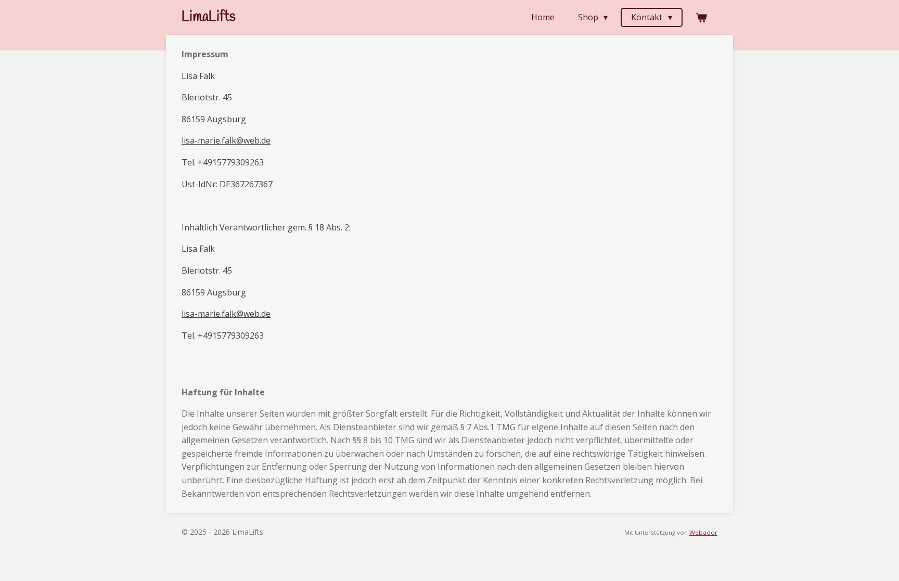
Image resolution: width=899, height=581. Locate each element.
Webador (703, 532)
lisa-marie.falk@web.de (226, 140)
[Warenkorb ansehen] (701, 17)
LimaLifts (209, 17)
